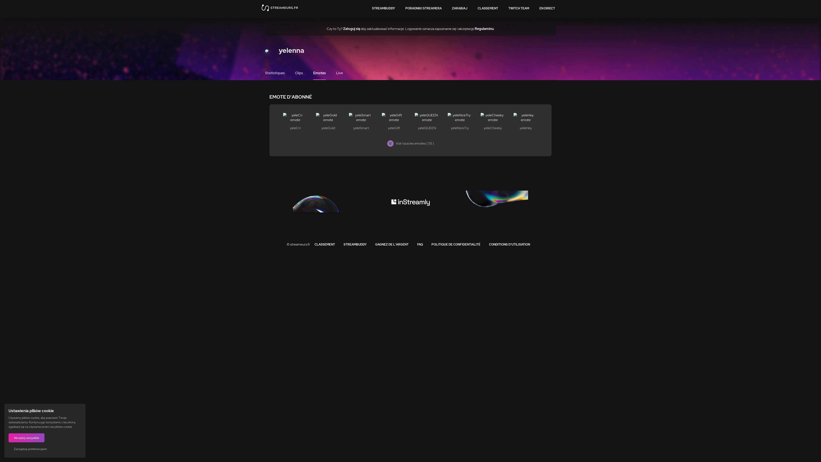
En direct (547, 8)
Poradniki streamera (423, 8)
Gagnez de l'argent (392, 244)
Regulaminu (484, 29)
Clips (299, 73)
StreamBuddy (383, 8)
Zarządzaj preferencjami (30, 449)
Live (339, 73)
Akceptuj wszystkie (26, 438)
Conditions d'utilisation (509, 244)
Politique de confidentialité (455, 244)
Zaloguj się (351, 29)
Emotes (319, 73)
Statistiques (275, 73)
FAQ (420, 244)
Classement (488, 8)
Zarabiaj (459, 8)
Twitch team (518, 8)
